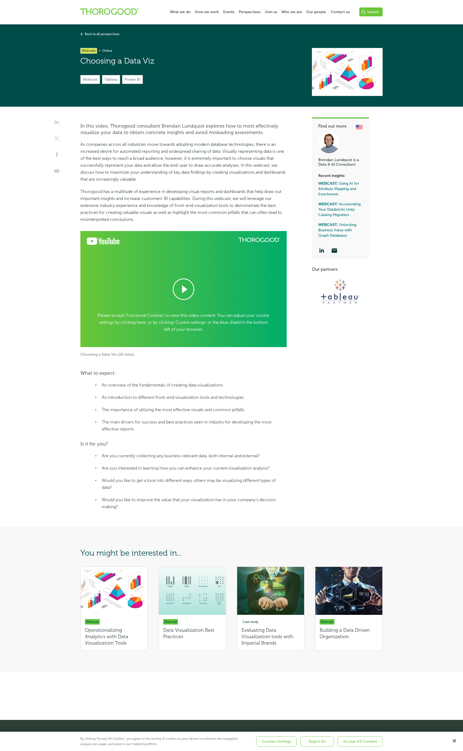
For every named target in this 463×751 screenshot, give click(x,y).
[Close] (454, 741)
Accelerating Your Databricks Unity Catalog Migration (339, 209)
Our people (316, 12)
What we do (180, 12)
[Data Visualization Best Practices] (192, 608)
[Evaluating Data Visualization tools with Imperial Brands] (270, 608)
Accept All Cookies (360, 741)
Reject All (317, 741)
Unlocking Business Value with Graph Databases (337, 230)
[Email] (334, 251)
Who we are (291, 12)
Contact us (340, 12)
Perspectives (249, 12)
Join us (271, 12)
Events (228, 12)
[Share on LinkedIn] (57, 123)
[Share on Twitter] (57, 140)
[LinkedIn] (321, 251)
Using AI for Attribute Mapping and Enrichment (338, 188)
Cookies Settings (276, 741)
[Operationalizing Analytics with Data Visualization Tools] (114, 608)
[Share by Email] (57, 172)
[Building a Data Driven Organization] (348, 608)
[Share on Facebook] (57, 156)
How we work (207, 12)
